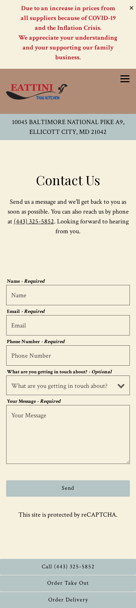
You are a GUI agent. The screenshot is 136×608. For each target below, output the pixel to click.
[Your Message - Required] (68, 434)
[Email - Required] (68, 325)
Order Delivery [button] (68, 600)
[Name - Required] (68, 295)
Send (68, 488)
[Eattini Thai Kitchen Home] (37, 91)
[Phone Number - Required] (68, 355)
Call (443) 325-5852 (68, 567)
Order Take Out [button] (68, 583)
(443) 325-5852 (34, 221)
